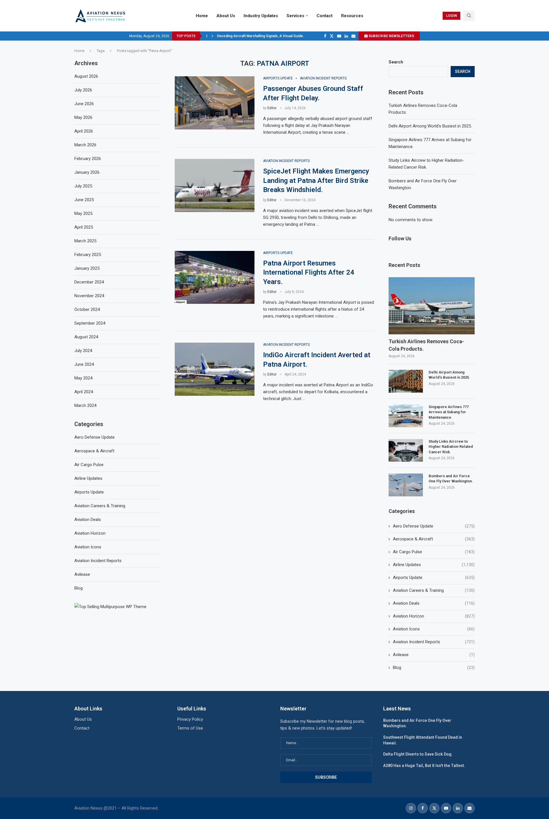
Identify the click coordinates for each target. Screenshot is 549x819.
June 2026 (84, 103)
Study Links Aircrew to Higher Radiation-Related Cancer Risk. (451, 446)
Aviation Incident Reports (434, 641)
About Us (225, 15)
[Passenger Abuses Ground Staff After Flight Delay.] (214, 102)
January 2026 (87, 172)
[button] (206, 36)
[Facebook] (325, 36)
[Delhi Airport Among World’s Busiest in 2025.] (406, 381)
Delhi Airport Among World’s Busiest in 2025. (430, 126)
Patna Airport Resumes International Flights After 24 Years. (308, 272)
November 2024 (89, 295)
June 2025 (84, 199)
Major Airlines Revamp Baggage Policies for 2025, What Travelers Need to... (278, 36)
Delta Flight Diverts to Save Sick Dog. (418, 754)
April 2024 (83, 391)
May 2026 (83, 117)
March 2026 (85, 144)
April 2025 (83, 227)
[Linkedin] (346, 36)
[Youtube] (339, 36)
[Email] (353, 36)
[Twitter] (331, 36)
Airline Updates (434, 564)
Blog (434, 667)
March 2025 (85, 240)
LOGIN (451, 16)
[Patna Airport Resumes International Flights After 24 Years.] (214, 277)
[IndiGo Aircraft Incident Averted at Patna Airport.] (214, 369)
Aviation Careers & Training (434, 590)
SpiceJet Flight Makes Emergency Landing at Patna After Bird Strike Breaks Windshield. (316, 180)
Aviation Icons (434, 629)
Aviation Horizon (434, 616)
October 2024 (87, 309)
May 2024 (83, 378)
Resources (352, 15)
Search (396, 62)
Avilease (434, 654)
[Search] (469, 16)
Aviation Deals (434, 603)
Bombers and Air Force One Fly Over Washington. (451, 478)
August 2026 (86, 76)
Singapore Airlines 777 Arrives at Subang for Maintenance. (449, 412)
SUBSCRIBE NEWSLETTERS (391, 36)
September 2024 (89, 323)
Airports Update (434, 577)
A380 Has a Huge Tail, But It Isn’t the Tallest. (424, 765)
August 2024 (86, 336)
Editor (272, 108)
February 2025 (87, 254)
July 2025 (83, 186)
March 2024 (85, 405)
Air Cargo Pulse (434, 551)
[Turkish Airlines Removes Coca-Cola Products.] (432, 306)
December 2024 (89, 282)
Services (295, 15)
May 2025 (83, 213)
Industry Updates (261, 15)
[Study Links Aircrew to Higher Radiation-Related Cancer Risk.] (406, 450)
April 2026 (83, 131)
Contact (325, 15)
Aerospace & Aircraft (434, 539)
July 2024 (83, 350)
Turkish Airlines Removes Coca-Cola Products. (426, 344)
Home (202, 15)
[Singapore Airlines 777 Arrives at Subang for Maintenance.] (406, 415)
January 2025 (87, 268)
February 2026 (87, 158)
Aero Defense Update (434, 526)
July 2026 (83, 90)
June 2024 (84, 364)
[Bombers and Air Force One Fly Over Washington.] (406, 485)
